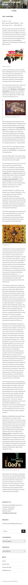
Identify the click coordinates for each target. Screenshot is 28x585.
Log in (4, 561)
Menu (14, 10)
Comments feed (6, 567)
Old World (13, 89)
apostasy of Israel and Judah (10, 179)
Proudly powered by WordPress (10, 581)
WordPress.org (6, 570)
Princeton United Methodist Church (12, 523)
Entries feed (5, 564)
